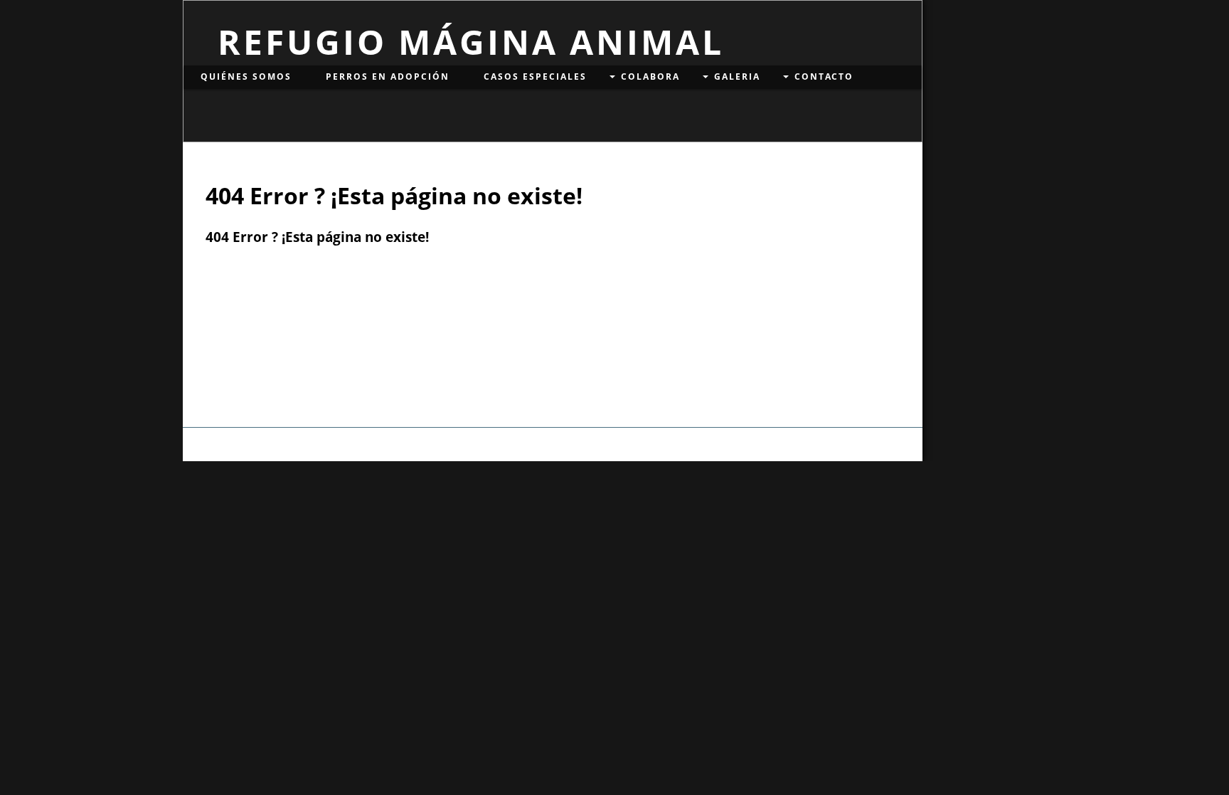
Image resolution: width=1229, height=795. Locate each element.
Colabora (650, 76)
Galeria (737, 76)
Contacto (823, 76)
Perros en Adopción (387, 76)
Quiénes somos (246, 76)
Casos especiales (535, 76)
